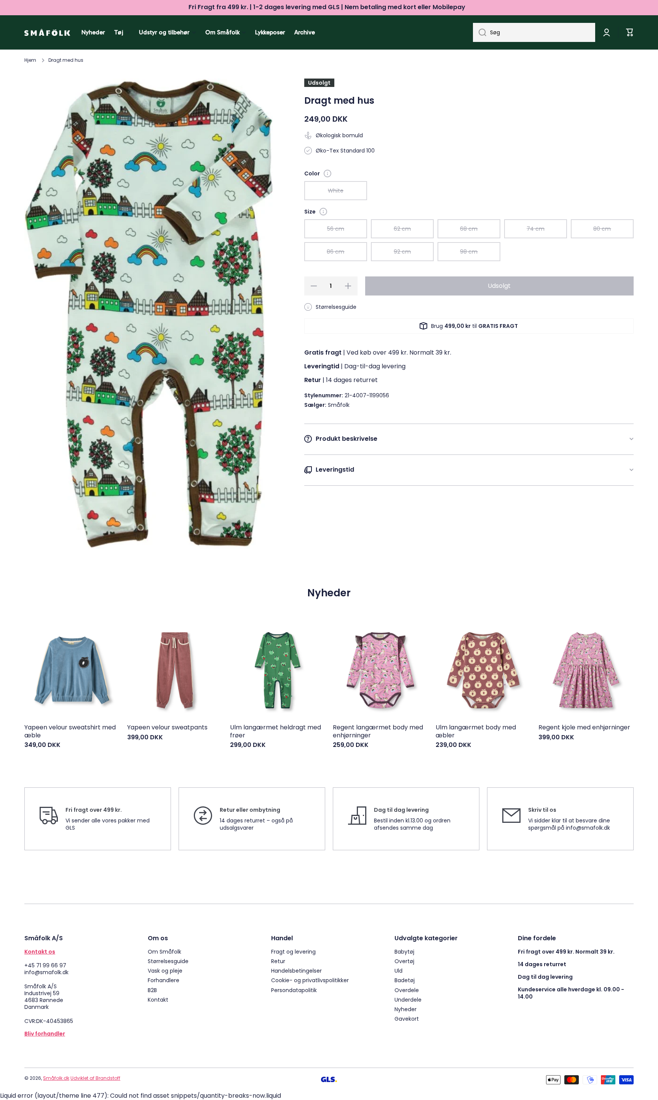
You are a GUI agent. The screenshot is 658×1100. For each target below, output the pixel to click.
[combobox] (534, 32)
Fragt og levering (293, 951)
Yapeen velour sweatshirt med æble (70, 732)
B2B (152, 990)
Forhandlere (163, 980)
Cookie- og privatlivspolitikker (310, 980)
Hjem (30, 60)
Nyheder (405, 1009)
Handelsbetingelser (296, 970)
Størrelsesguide (168, 961)
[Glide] (327, 173)
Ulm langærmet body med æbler (476, 732)
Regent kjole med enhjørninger (584, 728)
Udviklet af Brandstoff (95, 1078)
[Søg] (479, 32)
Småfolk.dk (56, 1078)
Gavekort (406, 1018)
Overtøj (404, 961)
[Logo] (47, 32)
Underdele (408, 999)
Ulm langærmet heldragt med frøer (275, 732)
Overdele (406, 990)
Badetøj (404, 980)
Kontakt (158, 999)
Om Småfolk (164, 951)
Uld (398, 970)
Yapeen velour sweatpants (167, 728)
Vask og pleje (165, 970)
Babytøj (404, 951)
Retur (278, 961)
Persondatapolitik (294, 990)
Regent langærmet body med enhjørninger (378, 732)
